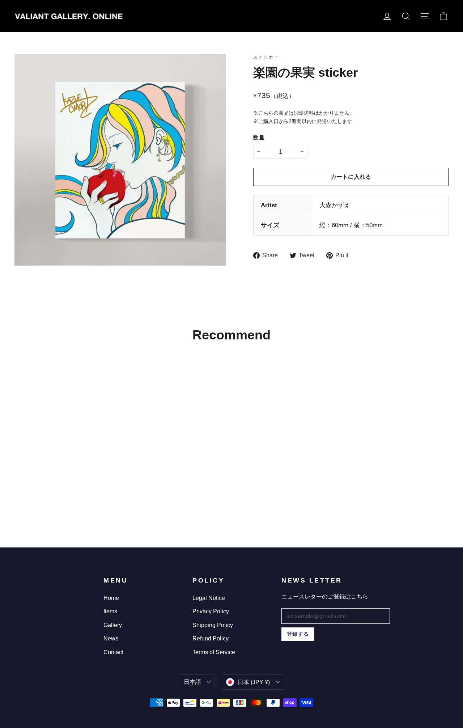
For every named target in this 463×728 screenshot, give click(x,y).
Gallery (112, 625)
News (110, 638)
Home (111, 598)
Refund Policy (210, 638)
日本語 (192, 682)
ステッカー (266, 57)
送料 (309, 113)
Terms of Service (213, 652)
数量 (259, 137)
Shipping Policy (212, 625)
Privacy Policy (210, 611)
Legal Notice (208, 598)
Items (110, 611)
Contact (113, 652)
